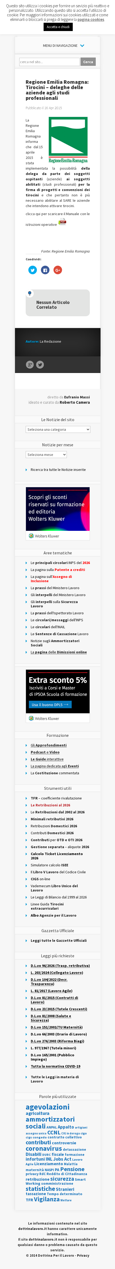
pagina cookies (91, 19)
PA (57, 1169)
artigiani (81, 1127)
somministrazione (57, 1183)
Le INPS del (60, 562)
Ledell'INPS (57, 620)
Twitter (40, 365)
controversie (64, 1142)
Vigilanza (47, 1199)
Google (30, 365)
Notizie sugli (55, 642)
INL (49, 1159)
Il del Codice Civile (58, 872)
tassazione (36, 1193)
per (56, 839)
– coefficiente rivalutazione (56, 798)
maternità (35, 1170)
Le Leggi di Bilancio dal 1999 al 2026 (59, 897)
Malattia (71, 1164)
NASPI (49, 1170)
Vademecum (54, 888)
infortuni (35, 1159)
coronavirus (44, 1148)
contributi (38, 1142)
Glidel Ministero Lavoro (58, 594)
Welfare (66, 1200)
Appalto (66, 1127)
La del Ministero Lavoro (55, 587)
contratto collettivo (65, 1137)
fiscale (58, 1154)
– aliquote (60, 846)
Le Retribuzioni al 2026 (50, 805)
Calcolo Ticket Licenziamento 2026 (57, 855)
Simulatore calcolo (49, 865)
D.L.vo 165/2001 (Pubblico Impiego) (52, 1057)
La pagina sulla (58, 569)
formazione (75, 1154)
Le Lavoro (60, 633)
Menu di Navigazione (60, 45)
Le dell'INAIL (48, 626)
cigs (29, 1137)
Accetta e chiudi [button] (58, 27)
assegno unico (36, 1133)
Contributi (52, 832)
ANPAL (52, 1127)
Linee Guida (47, 906)
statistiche (40, 1188)
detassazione (74, 1149)
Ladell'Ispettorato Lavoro (57, 613)
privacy (32, 1173)
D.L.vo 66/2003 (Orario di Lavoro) (59, 1034)
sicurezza (62, 1178)
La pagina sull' (51, 578)
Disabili (33, 1154)
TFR (29, 1199)
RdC (42, 1174)
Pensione (72, 1169)
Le (58, 812)
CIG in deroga (70, 1133)
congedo (40, 1137)
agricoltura (37, 1113)
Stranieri (65, 1189)
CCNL (53, 1132)
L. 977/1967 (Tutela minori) (53, 1048)
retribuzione (37, 1179)
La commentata (55, 773)
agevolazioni (48, 1107)
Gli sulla (54, 603)
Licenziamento (48, 1163)
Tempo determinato (64, 1194)
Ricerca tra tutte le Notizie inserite (58, 469)
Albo (53, 915)
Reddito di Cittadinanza (67, 1174)
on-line (40, 879)
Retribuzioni (54, 826)
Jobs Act (62, 1159)
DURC (46, 1155)
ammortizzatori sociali (50, 1122)
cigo (83, 1133)
